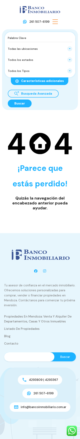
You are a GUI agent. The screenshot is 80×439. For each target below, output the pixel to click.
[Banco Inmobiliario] (40, 9)
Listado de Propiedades (22, 329)
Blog (7, 336)
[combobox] (40, 48)
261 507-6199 (39, 22)
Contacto (11, 343)
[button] (55, 21)
